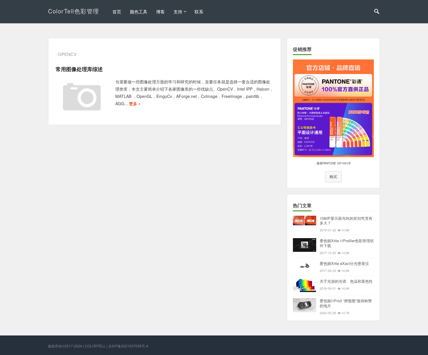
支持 (178, 11)
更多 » (135, 103)
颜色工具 (138, 11)
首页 (116, 11)
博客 (160, 11)
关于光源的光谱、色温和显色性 (346, 281)
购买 (333, 176)
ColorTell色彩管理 (73, 11)
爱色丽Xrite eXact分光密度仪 (344, 263)
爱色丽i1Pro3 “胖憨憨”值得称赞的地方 (346, 303)
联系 (198, 11)
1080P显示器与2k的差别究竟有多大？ (346, 220)
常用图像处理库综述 (79, 69)
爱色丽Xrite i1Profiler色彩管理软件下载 (347, 243)
